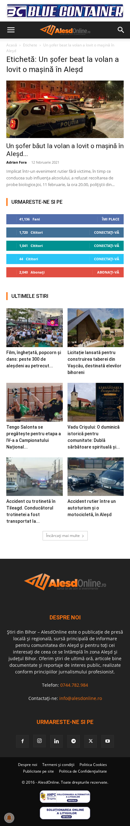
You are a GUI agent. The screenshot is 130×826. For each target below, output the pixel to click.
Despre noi (27, 764)
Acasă (11, 45)
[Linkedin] (56, 741)
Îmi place (110, 219)
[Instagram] (39, 741)
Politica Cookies (93, 764)
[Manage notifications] (9, 818)
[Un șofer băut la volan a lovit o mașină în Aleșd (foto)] (65, 109)
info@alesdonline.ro (80, 698)
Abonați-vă (108, 272)
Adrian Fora (16, 162)
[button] (11, 30)
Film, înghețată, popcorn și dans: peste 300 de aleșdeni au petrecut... (33, 359)
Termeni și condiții (58, 764)
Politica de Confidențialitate (83, 771)
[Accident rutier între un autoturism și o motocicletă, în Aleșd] (96, 476)
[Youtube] (107, 741)
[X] (90, 741)
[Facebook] (22, 741)
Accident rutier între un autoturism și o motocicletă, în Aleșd (92, 508)
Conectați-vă (106, 232)
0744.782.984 (74, 685)
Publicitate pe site (38, 771)
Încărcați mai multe (63, 535)
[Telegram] (73, 741)
